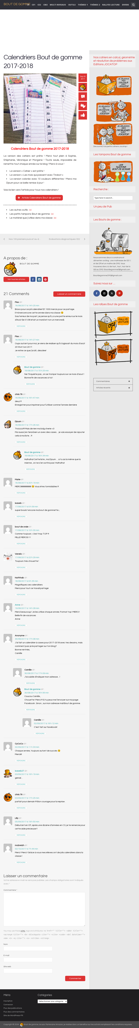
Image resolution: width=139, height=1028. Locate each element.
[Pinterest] (119, 293)
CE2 (39, 4)
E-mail (6, 955)
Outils (72, 4)
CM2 (45, 4)
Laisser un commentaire (69, 294)
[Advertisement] (70, 30)
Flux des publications (13, 1008)
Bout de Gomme (17, 4)
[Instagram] (104, 293)
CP (28, 4)
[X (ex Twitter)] (112, 293)
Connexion (8, 1005)
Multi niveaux (58, 4)
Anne (17, 605)
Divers (125, 4)
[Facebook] (96, 293)
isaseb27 (19, 771)
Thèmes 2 (95, 4)
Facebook (33, 279)
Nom (6, 944)
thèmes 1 (83, 4)
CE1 (33, 4)
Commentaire (10, 890)
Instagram (39, 279)
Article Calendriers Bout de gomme (41, 197)
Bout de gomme (32, 367)
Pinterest (45, 279)
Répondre (21, 326)
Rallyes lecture (111, 4)
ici (30, 210)
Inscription (8, 1001)
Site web (7, 967)
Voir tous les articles (16, 279)
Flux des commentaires (14, 1012)
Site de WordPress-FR (13, 1015)
